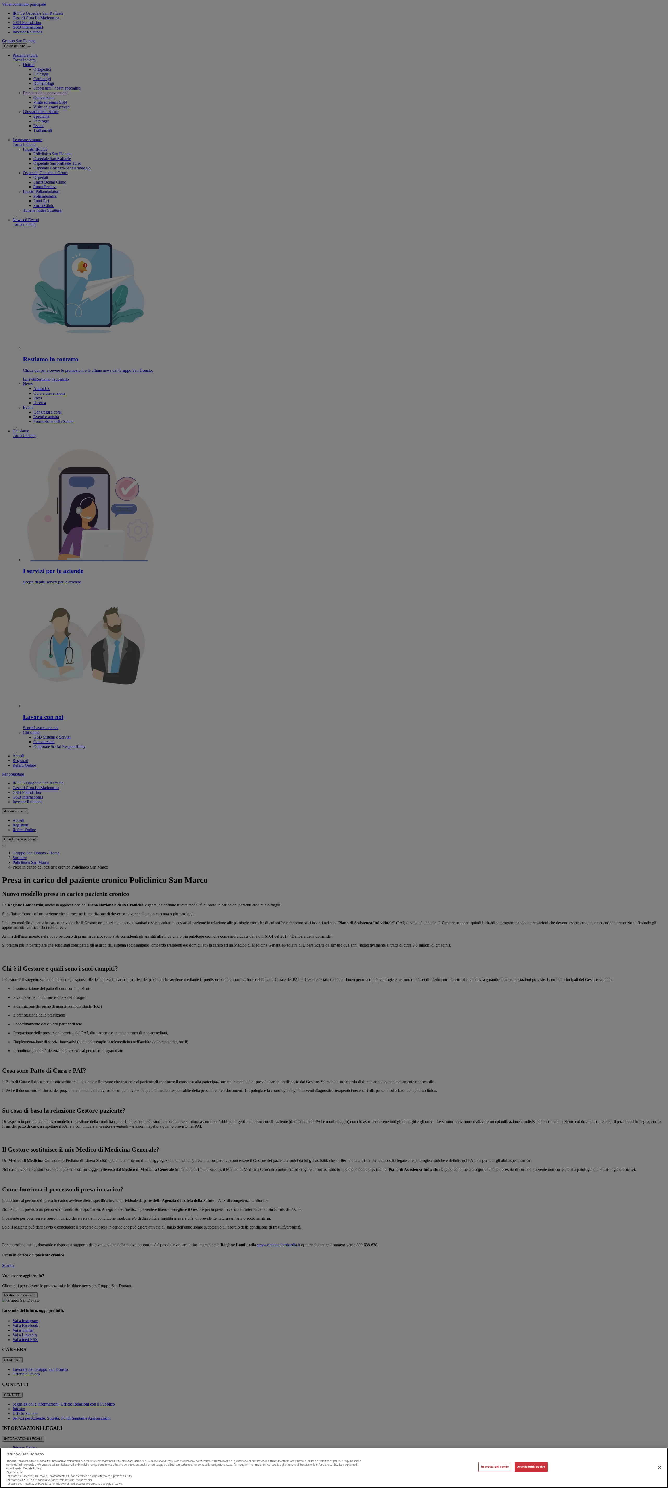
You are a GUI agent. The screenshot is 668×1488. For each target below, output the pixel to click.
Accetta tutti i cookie (531, 1467)
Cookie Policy (32, 1468)
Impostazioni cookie (495, 1467)
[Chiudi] (659, 1467)
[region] (334, 1468)
